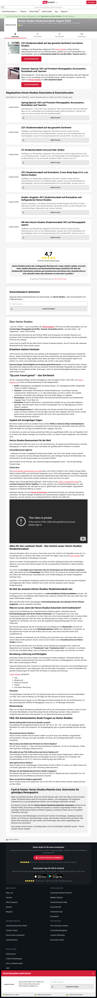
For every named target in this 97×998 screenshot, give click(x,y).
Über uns (9, 893)
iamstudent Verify (57, 940)
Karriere (9, 897)
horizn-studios (74, 556)
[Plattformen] (57, 2)
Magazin (64, 11)
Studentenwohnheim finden (16, 926)
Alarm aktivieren (48, 309)
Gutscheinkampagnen (58, 930)
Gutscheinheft (55, 907)
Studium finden (12, 930)
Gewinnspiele (47, 11)
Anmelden (91, 2)
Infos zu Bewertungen (14, 963)
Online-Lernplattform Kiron (68, 482)
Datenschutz (11, 954)
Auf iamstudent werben (59, 926)
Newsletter (54, 916)
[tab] (15, 34)
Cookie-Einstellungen (14, 959)
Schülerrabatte (11, 940)
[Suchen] (3, 7)
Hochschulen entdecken (15, 935)
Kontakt (9, 907)
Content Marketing (57, 935)
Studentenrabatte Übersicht (61, 893)
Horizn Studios (60, 49)
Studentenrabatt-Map (58, 902)
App (56, 11)
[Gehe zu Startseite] (48, 2)
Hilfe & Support (12, 902)
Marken (23, 11)
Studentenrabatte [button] (9, 11)
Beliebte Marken (56, 897)
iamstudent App (56, 912)
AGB (7, 968)
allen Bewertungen (60, 279)
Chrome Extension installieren (50, 858)
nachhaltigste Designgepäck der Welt (27, 471)
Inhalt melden (13, 839)
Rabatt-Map (34, 11)
